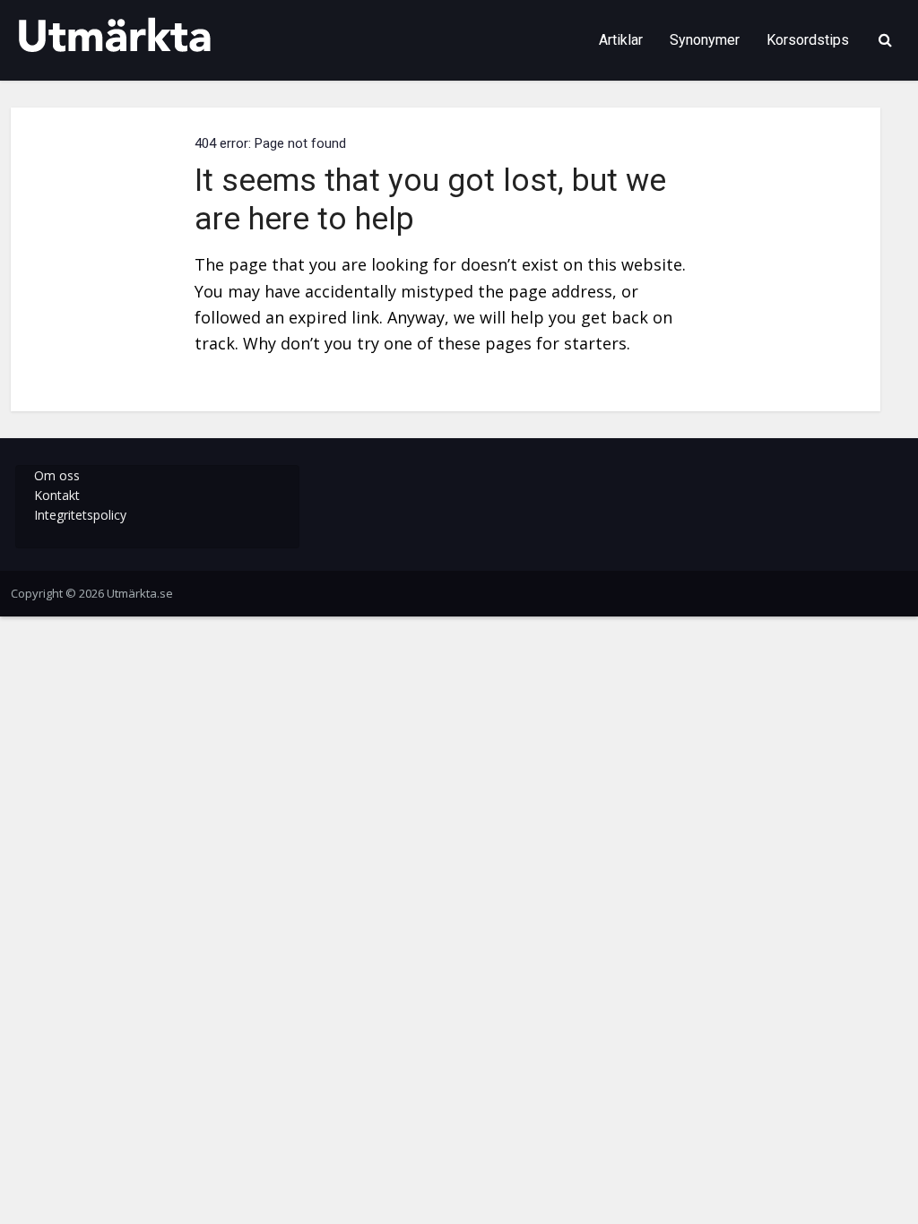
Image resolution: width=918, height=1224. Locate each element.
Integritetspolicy (80, 514)
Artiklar (621, 39)
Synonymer (705, 39)
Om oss (57, 475)
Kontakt (57, 495)
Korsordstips (807, 39)
